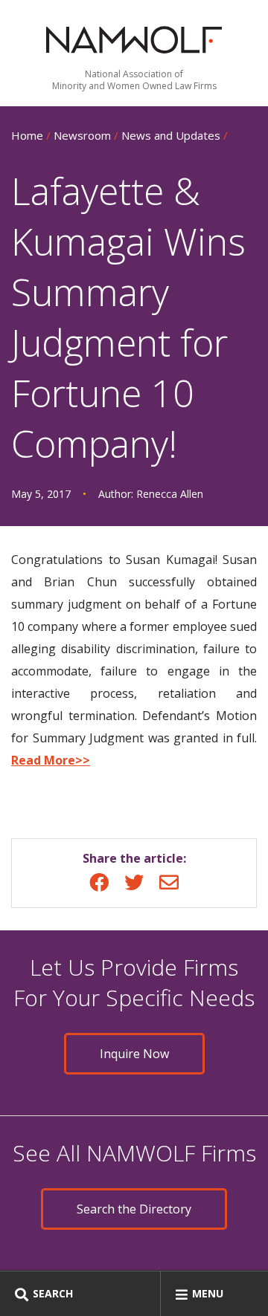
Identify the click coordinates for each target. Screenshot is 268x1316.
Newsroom (82, 135)
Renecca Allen (169, 494)
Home (27, 135)
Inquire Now (134, 1054)
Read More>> (50, 760)
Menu (207, 1293)
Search (53, 1293)
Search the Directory (134, 1209)
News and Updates (170, 135)
